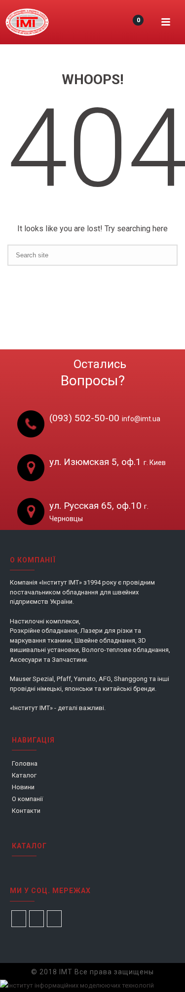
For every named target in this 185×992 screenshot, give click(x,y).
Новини (23, 787)
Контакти (26, 810)
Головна (24, 763)
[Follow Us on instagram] (36, 918)
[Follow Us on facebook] (18, 918)
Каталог (24, 775)
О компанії (27, 799)
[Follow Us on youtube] (54, 918)
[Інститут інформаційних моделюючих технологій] (27, 22)
